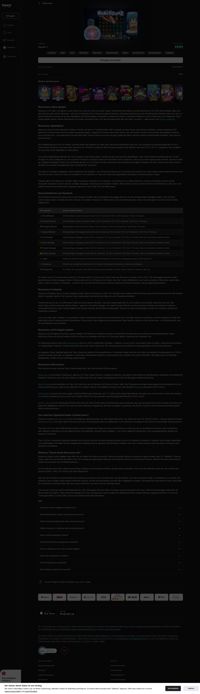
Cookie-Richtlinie (30, 691)
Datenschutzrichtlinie (13, 691)
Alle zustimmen (173, 688)
